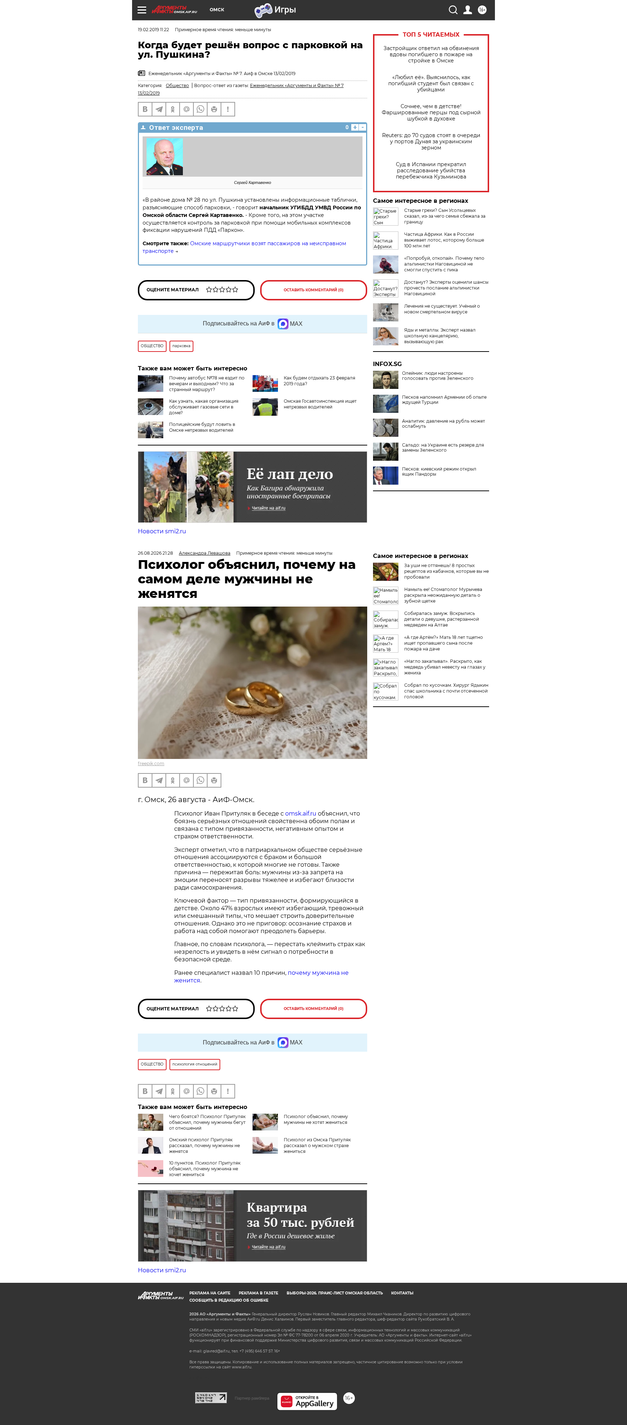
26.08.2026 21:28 (155, 553)
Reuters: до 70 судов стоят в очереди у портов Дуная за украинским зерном (431, 141)
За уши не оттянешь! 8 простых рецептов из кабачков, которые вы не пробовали (446, 571)
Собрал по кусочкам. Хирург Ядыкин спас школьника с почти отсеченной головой (446, 690)
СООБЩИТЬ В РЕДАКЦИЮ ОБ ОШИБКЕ (229, 1300)
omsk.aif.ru (300, 813)
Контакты (402, 1293)
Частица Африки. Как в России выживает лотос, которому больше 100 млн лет (444, 240)
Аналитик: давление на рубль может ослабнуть (443, 424)
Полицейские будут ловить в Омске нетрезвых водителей (202, 427)
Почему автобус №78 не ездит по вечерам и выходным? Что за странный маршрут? (207, 383)
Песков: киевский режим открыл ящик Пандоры (439, 472)
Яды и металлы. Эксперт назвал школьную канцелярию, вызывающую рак (440, 335)
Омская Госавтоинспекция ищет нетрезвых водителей (320, 404)
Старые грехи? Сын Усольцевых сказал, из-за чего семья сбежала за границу (444, 216)
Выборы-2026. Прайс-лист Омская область (335, 1293)
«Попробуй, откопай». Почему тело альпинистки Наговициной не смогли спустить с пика (444, 263)
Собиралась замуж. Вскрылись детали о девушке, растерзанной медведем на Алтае (441, 619)
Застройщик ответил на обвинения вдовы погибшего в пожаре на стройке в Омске (431, 54)
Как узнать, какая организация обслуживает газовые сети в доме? (203, 406)
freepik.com (151, 763)
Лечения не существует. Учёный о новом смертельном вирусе (442, 309)
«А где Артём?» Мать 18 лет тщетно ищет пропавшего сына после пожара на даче (443, 643)
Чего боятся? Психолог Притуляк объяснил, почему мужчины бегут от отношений (207, 1122)
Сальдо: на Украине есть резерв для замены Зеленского (443, 448)
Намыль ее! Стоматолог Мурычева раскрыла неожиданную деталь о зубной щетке (443, 595)
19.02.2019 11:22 (153, 29)
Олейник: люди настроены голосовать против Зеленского (438, 376)
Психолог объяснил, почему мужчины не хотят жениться (316, 1119)
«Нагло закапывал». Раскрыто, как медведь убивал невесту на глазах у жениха (444, 666)
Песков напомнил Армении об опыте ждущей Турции (444, 400)
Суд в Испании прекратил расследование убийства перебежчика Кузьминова (431, 170)
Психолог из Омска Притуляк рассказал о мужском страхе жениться (317, 1145)
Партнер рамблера (252, 1398)
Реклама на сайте (209, 1293)
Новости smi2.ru (162, 531)
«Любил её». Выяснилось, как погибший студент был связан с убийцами (431, 83)
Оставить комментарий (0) (314, 290)
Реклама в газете (258, 1293)
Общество (177, 85)
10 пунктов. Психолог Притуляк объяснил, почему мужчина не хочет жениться (205, 1168)
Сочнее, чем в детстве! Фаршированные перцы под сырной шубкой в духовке (431, 112)
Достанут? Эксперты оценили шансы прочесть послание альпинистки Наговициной (446, 287)
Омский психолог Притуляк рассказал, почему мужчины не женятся (204, 1145)
